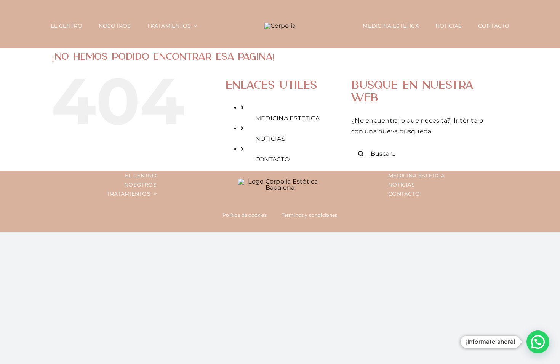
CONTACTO (272, 159)
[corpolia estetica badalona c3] (280, 25)
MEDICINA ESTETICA (287, 118)
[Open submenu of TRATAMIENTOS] (153, 193)
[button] (537, 341)
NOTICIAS (270, 138)
